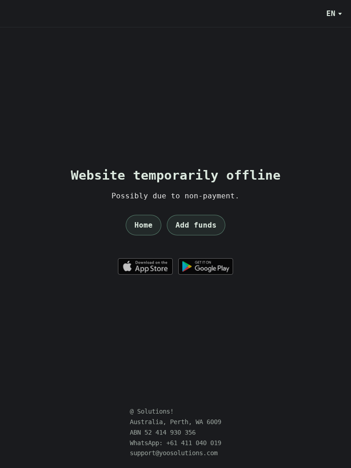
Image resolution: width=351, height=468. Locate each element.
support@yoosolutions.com (174, 453)
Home (143, 225)
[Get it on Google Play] (205, 266)
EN (330, 13)
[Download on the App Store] (145, 266)
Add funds (196, 225)
